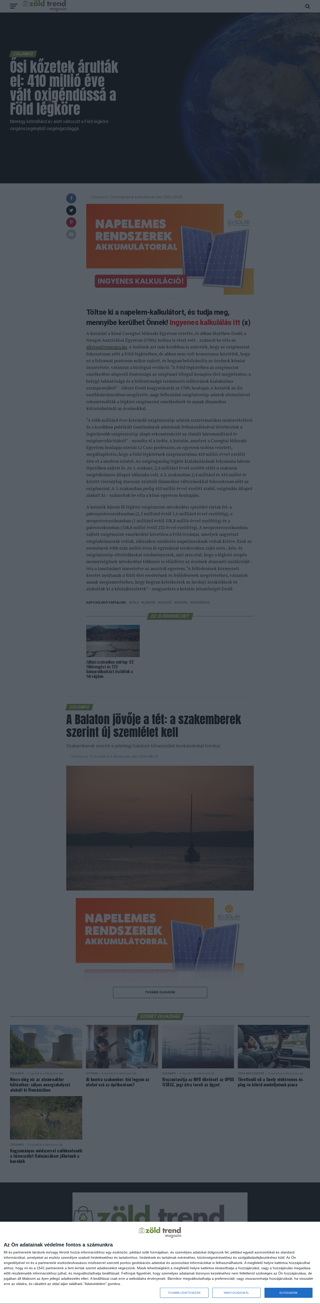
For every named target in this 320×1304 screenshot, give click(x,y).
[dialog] (160, 1263)
